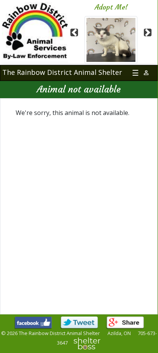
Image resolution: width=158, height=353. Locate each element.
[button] (74, 32)
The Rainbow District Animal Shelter (62, 72)
